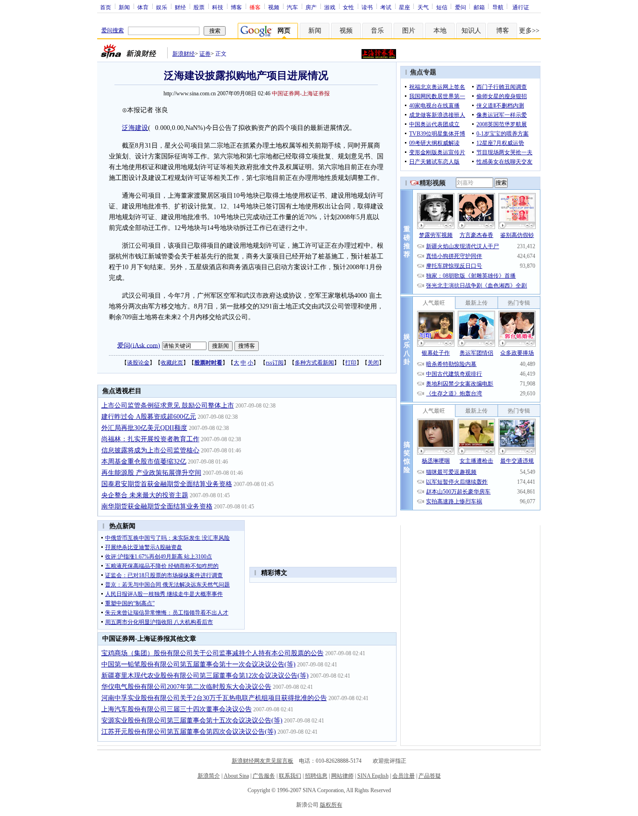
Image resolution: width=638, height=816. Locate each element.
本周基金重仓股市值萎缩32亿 (143, 461)
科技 (217, 7)
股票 (199, 7)
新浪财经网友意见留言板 (262, 761)
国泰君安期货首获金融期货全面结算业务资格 (166, 483)
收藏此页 (172, 362)
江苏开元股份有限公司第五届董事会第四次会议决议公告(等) (188, 731)
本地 (440, 30)
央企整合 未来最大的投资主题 (144, 495)
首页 (105, 7)
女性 (348, 7)
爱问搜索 (112, 30)
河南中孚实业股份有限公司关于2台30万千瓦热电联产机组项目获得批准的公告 (214, 697)
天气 (423, 7)
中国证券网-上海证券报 (301, 93)
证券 (205, 53)
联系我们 (290, 776)
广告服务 (264, 776)
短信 (441, 7)
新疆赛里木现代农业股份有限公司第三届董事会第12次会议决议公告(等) (205, 675)
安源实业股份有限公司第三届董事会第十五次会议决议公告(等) (192, 720)
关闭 (373, 362)
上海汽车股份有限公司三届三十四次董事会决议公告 (176, 709)
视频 (273, 7)
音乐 (377, 30)
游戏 (329, 7)
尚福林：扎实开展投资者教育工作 (150, 439)
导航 (497, 7)
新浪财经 (183, 53)
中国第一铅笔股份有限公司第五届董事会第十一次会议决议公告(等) (198, 664)
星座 (404, 7)
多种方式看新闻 (314, 362)
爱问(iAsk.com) (138, 345)
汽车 (292, 7)
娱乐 (161, 7)
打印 (350, 362)
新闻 (124, 7)
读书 (367, 7)
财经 (180, 7)
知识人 (471, 30)
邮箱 (479, 7)
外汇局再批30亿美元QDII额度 (144, 427)
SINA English (373, 776)
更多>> (529, 30)
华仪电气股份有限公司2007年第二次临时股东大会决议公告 (186, 686)
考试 (385, 7)
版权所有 (331, 805)
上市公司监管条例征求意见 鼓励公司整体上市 (167, 405)
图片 (408, 30)
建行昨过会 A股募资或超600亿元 (148, 416)
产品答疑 (429, 776)
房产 (311, 7)
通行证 (520, 7)
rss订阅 (275, 362)
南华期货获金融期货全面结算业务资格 (157, 506)
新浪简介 (209, 776)
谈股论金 (138, 362)
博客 (236, 7)
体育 (143, 7)
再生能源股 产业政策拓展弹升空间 (151, 472)
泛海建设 (135, 127)
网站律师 (342, 776)
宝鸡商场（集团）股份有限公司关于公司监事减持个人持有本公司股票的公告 (212, 653)
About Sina (236, 776)
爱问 (460, 7)
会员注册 (403, 776)
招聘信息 (316, 776)
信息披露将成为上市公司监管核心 (150, 450)
